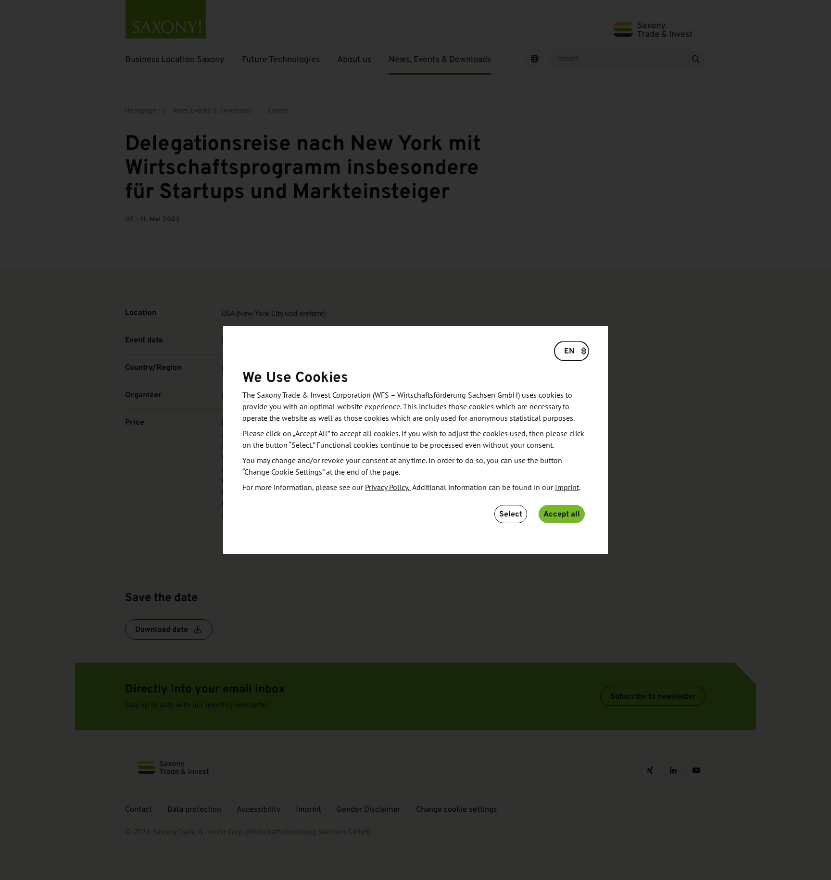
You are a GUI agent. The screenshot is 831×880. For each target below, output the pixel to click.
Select (510, 513)
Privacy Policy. (388, 487)
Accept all (561, 513)
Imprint (567, 487)
